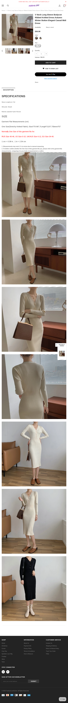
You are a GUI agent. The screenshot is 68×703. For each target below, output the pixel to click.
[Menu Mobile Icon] (3, 6)
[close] (66, 2)
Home (3, 10)
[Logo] (34, 5)
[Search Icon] (8, 5)
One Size (38, 46)
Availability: (38, 27)
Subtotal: (37, 57)
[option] (17, 29)
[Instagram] (3, 671)
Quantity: (37, 50)
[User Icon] (60, 6)
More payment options (50, 78)
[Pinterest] (7, 671)
